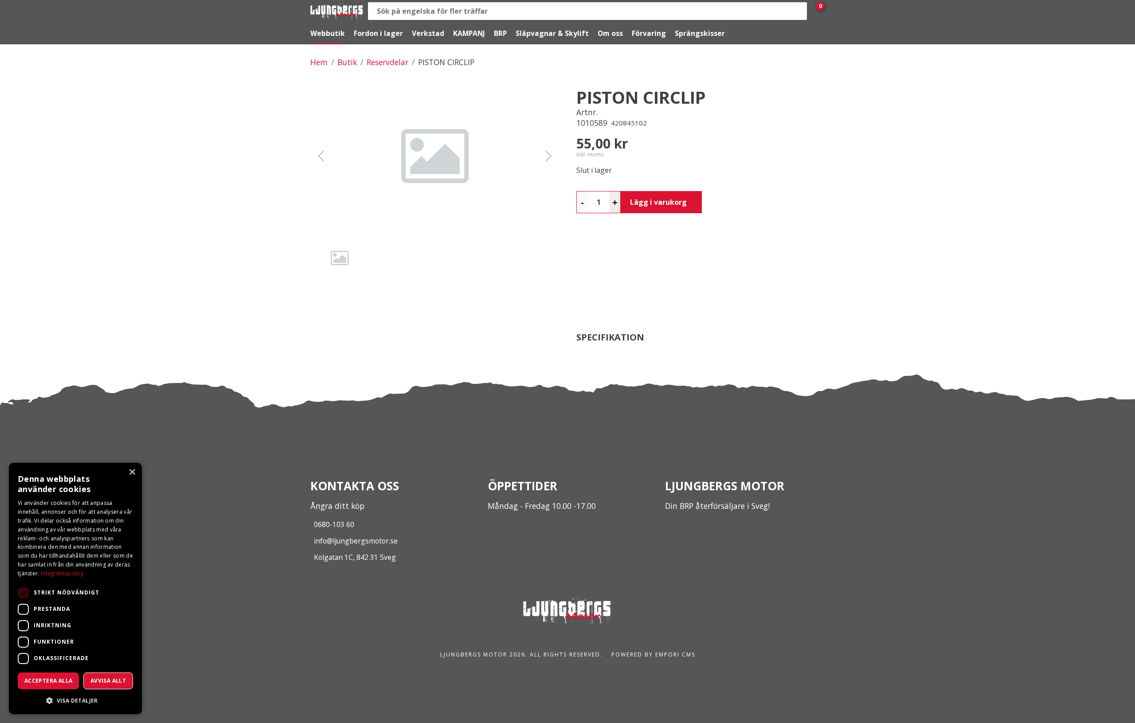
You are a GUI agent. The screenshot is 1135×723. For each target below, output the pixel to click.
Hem (319, 62)
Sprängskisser (700, 33)
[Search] (798, 11)
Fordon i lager (378, 33)
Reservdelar (387, 62)
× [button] (132, 472)
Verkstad (428, 33)
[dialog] (75, 588)
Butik (347, 62)
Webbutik (327, 33)
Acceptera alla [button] (48, 680)
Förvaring (649, 33)
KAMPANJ (469, 33)
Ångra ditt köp (337, 505)
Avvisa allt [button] (108, 680)
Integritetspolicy (62, 573)
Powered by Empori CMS (653, 654)
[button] (434, 156)
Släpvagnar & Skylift (552, 33)
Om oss (610, 33)
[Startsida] (337, 11)
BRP (500, 33)
